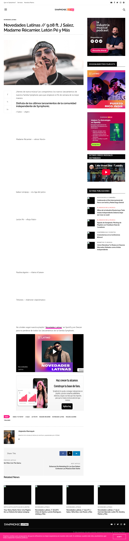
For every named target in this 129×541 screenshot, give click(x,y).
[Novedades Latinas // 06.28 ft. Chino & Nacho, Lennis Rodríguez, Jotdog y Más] (49, 495)
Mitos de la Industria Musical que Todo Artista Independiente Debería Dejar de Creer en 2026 (111, 212)
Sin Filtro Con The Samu (12, 463)
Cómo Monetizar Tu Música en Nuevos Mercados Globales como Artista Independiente (111, 247)
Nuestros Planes (29, 2)
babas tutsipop (18, 417)
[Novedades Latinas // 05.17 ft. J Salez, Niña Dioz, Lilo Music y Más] (80, 495)
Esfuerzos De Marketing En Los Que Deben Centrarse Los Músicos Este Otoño (64, 468)
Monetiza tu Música (104, 242)
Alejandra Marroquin (26, 431)
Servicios (20, 2)
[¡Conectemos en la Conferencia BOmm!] (91, 235)
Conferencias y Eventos (106, 232)
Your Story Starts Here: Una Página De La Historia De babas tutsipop (17, 511)
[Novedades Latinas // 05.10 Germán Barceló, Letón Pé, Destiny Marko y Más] (111, 495)
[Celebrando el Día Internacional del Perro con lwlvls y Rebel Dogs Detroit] (91, 200)
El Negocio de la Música (106, 207)
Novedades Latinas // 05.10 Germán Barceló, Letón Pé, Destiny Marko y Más (111, 512)
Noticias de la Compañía (106, 197)
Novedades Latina (58, 417)
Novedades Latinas (10, 19)
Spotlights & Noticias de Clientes (16, 507)
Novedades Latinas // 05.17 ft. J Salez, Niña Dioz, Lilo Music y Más (79, 511)
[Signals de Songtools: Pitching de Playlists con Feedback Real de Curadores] (91, 222)
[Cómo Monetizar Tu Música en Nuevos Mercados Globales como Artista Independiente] (91, 245)
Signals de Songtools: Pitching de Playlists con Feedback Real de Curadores (109, 225)
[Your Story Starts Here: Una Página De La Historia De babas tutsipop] (17, 495)
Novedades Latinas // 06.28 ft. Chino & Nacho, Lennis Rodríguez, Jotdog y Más (48, 512)
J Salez (27, 417)
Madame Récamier (44, 417)
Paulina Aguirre (71, 417)
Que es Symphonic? (10, 2)
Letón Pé (34, 417)
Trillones (7, 420)
